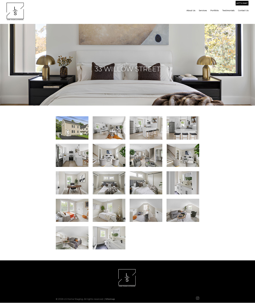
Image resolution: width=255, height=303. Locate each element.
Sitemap (110, 299)
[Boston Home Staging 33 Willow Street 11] (146, 193)
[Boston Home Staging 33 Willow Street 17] (72, 248)
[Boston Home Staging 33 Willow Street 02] (109, 139)
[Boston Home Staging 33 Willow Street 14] (109, 221)
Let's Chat (242, 3)
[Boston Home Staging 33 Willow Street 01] (72, 139)
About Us (190, 10)
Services (203, 10)
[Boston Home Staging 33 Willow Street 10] (109, 193)
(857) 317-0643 (219, 3)
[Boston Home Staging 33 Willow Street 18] (109, 248)
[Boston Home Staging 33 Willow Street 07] (146, 166)
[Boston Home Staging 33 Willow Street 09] (72, 193)
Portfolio (214, 10)
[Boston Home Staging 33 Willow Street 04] (183, 139)
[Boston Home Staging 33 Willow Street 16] (183, 221)
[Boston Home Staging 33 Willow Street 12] (183, 193)
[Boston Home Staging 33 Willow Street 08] (183, 166)
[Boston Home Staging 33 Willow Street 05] (72, 166)
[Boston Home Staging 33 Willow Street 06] (109, 166)
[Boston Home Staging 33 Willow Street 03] (146, 139)
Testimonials (228, 10)
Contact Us (243, 10)
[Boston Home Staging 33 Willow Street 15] (146, 221)
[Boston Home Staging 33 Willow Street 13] (72, 221)
